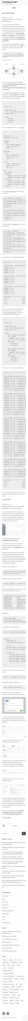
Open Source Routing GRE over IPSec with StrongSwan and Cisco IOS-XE (13, 39)
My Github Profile (6, 942)
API (16, 960)
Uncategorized (6, 922)
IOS (17, 984)
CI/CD (8, 965)
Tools (3, 919)
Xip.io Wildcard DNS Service (9, 951)
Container (10, 968)
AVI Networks (14, 962)
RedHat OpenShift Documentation (11, 945)
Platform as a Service (14, 997)
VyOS (21, 46)
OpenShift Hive (14, 992)
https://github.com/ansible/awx (10, 540)
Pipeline (5, 997)
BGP (4, 965)
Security (4, 916)
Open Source (6, 995)
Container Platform (8, 970)
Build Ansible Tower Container (13, 814)
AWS (21, 962)
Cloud (3, 899)
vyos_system (14, 94)
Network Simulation (14, 989)
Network (5, 989)
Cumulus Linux (20, 976)
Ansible (11, 960)
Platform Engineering (7, 910)
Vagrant (12, 1003)
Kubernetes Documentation (9, 936)
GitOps (10, 981)
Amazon (5, 960)
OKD (22, 989)
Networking (5, 907)
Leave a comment (6, 499)
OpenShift (5, 992)
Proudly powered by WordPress (9, 1017)
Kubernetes (5, 902)
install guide (17, 547)
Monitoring (5, 905)
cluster (5, 968)
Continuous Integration (9, 976)
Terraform (5, 1003)
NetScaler (19, 987)
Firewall (5, 981)
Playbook (5, 1000)
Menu (14, 7)
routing (17, 1000)
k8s (21, 984)
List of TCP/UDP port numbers (10, 939)
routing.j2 (14, 224)
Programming (5, 913)
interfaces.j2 (12, 191)
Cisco (13, 965)
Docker (22, 979)
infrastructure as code (8, 984)
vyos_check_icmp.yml (10, 312)
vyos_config (21, 96)
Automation (5, 896)
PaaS (19, 995)
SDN (22, 1000)
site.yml (15, 92)
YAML (17, 1003)
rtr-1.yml (22, 127)
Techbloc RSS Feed (7, 948)
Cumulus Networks (8, 979)
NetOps (13, 987)
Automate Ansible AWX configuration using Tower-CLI (13, 812)
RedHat (11, 1000)
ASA (19, 960)
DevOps (17, 979)
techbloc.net (10, 2)
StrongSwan (12, 35)
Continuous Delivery (8, 973)
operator (13, 995)
